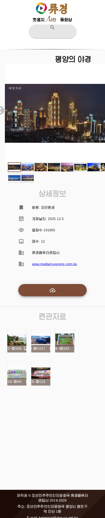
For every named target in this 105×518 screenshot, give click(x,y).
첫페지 (38, 20)
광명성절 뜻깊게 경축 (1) (40, 373)
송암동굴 (64, 340)
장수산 (16, 340)
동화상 (66, 20)
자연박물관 (16, 373)
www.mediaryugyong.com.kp (54, 264)
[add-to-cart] (52, 290)
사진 (52, 20)
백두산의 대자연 (40, 340)
